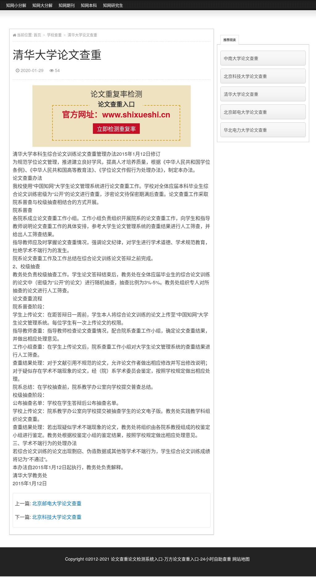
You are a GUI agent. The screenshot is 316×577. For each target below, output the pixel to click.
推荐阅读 (229, 40)
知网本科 (89, 5)
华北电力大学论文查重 (245, 130)
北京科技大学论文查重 (56, 516)
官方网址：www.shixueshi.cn (116, 114)
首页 (37, 35)
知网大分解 (42, 5)
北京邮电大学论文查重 (56, 503)
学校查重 (54, 35)
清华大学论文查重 (241, 94)
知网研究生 (113, 5)
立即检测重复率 (116, 129)
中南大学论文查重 (241, 58)
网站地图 (241, 559)
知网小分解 (16, 5)
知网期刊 (67, 5)
